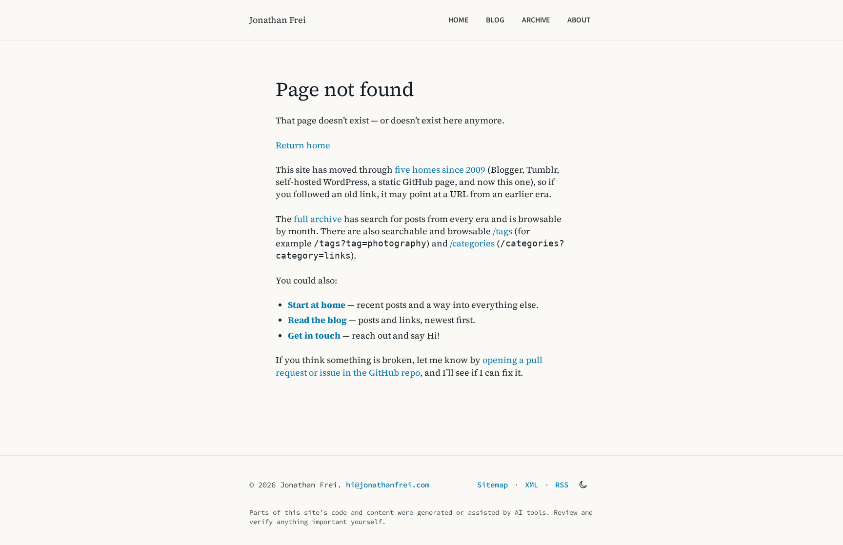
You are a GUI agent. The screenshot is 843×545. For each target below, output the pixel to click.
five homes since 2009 (440, 169)
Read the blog (317, 320)
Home (458, 20)
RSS (561, 484)
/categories (472, 243)
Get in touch (314, 335)
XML (531, 484)
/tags (502, 231)
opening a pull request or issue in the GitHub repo (409, 366)
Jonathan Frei (277, 20)
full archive (318, 219)
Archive (536, 20)
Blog (495, 20)
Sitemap (492, 484)
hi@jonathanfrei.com (387, 484)
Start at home (316, 305)
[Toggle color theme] (583, 484)
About (579, 20)
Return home (303, 145)
